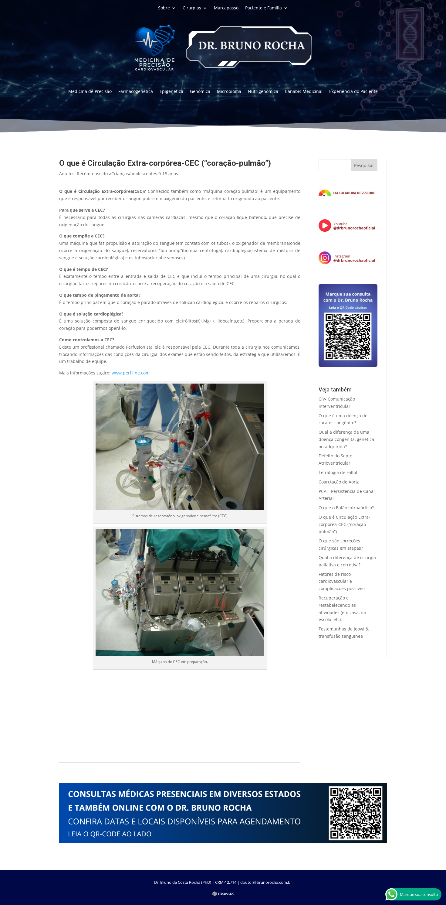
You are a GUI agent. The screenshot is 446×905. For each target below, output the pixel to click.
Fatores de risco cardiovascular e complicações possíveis (342, 581)
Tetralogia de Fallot (338, 472)
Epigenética (171, 91)
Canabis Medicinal (304, 91)
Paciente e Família (263, 8)
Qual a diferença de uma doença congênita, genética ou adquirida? (346, 439)
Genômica (200, 91)
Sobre (164, 8)
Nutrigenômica (263, 91)
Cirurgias (192, 8)
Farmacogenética (135, 91)
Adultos (67, 173)
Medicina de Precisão (90, 91)
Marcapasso (226, 8)
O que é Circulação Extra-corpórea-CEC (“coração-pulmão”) (344, 524)
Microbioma (229, 91)
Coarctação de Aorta (339, 482)
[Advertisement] (179, 717)
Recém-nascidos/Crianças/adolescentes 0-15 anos (127, 173)
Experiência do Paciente (353, 91)
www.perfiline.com (131, 373)
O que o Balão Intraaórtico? (346, 508)
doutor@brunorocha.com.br (266, 882)
